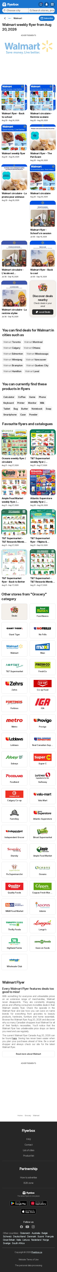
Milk (42, 402)
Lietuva (26, 1239)
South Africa (18, 1243)
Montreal (33, 342)
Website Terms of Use (29, 1259)
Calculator (8, 397)
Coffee (22, 397)
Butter (24, 408)
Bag (16, 408)
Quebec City (37, 365)
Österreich (25, 1233)
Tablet (6, 408)
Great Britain (9, 1239)
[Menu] (52, 4)
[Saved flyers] (40, 4)
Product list (28, 1155)
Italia (18, 1239)
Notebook (37, 408)
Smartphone (10, 414)
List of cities (28, 1150)
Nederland (36, 1239)
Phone (42, 397)
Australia (36, 1233)
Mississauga (37, 353)
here (14, 1038)
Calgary (11, 347)
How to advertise (28, 1177)
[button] (46, 4)
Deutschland (19, 1236)
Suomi (40, 1236)
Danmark (31, 1236)
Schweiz (7, 1236)
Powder (33, 414)
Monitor (32, 402)
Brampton (13, 365)
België (45, 1233)
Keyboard (8, 402)
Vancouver (36, 359)
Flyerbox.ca (36, 1252)
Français (49, 1236)
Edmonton (13, 353)
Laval (32, 371)
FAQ (28, 1139)
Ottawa (32, 347)
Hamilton (12, 371)
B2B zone (28, 1182)
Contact (28, 1144)
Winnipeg (12, 359)
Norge (46, 1239)
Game (32, 397)
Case (23, 414)
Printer (21, 402)
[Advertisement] (28, 57)
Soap (48, 408)
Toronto (12, 342)
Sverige (6, 1243)
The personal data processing (28, 1265)
